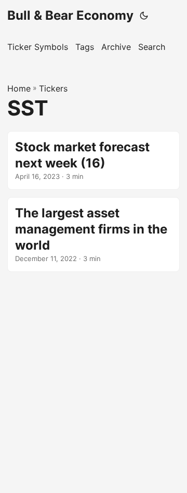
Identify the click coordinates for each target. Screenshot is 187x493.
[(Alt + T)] (144, 15)
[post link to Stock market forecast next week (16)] (93, 160)
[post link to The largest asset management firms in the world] (93, 234)
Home (19, 88)
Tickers (53, 88)
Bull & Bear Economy (70, 15)
